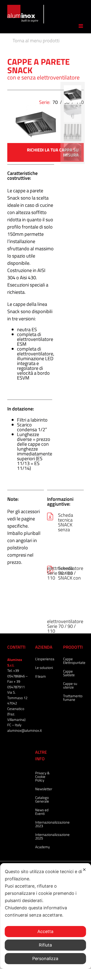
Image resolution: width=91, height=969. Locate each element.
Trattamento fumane (72, 697)
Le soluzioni (44, 667)
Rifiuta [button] (45, 944)
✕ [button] (84, 869)
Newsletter (43, 789)
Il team (40, 676)
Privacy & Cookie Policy (42, 776)
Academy (42, 847)
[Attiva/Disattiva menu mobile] (81, 26)
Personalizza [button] (45, 958)
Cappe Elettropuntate (72, 660)
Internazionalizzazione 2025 (44, 836)
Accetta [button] (45, 931)
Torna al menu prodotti (36, 40)
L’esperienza (44, 659)
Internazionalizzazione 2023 (44, 824)
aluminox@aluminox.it (24, 730)
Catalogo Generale (42, 799)
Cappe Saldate (69, 673)
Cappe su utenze (70, 685)
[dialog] (45, 916)
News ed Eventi (42, 811)
